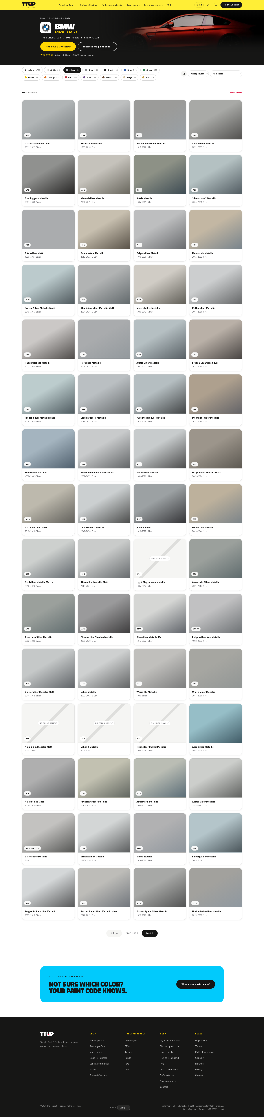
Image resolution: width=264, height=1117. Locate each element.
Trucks (93, 1069)
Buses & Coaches (98, 1075)
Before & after (167, 1075)
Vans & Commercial (99, 1063)
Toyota (128, 1052)
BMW (127, 1046)
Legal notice (201, 1040)
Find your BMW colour (58, 46)
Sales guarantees (169, 1081)
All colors (32, 70)
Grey (93, 70)
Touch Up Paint (67, 5)
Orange (53, 77)
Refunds (199, 1063)
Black (113, 70)
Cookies (199, 1075)
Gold (150, 77)
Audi (127, 1069)
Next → (150, 933)
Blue (132, 70)
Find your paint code (111, 4)
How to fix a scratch (170, 1058)
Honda (128, 1058)
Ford (127, 1063)
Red (72, 77)
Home (42, 18)
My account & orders (170, 1040)
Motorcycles (96, 1052)
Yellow (33, 77)
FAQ (169, 4)
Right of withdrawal (205, 1052)
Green (151, 70)
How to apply (133, 4)
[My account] (208, 5)
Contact (164, 1087)
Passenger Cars (97, 1046)
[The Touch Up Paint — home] (29, 5)
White (55, 70)
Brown (111, 77)
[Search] (184, 74)
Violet (91, 77)
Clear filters (236, 92)
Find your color (231, 4)
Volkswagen (131, 1040)
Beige (131, 77)
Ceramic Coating (88, 4)
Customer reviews (153, 4)
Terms (198, 1046)
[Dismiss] (44, 1107)
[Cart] (216, 5)
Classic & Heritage (98, 1058)
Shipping (199, 1058)
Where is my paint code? (97, 46)
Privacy (198, 1069)
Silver (74, 70)
